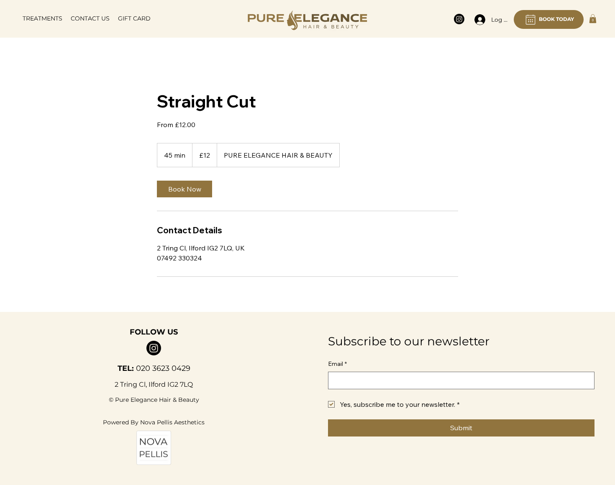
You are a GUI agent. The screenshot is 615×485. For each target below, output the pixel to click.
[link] (184, 189)
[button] (42, 18)
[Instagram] (459, 19)
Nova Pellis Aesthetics (172, 422)
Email (337, 364)
